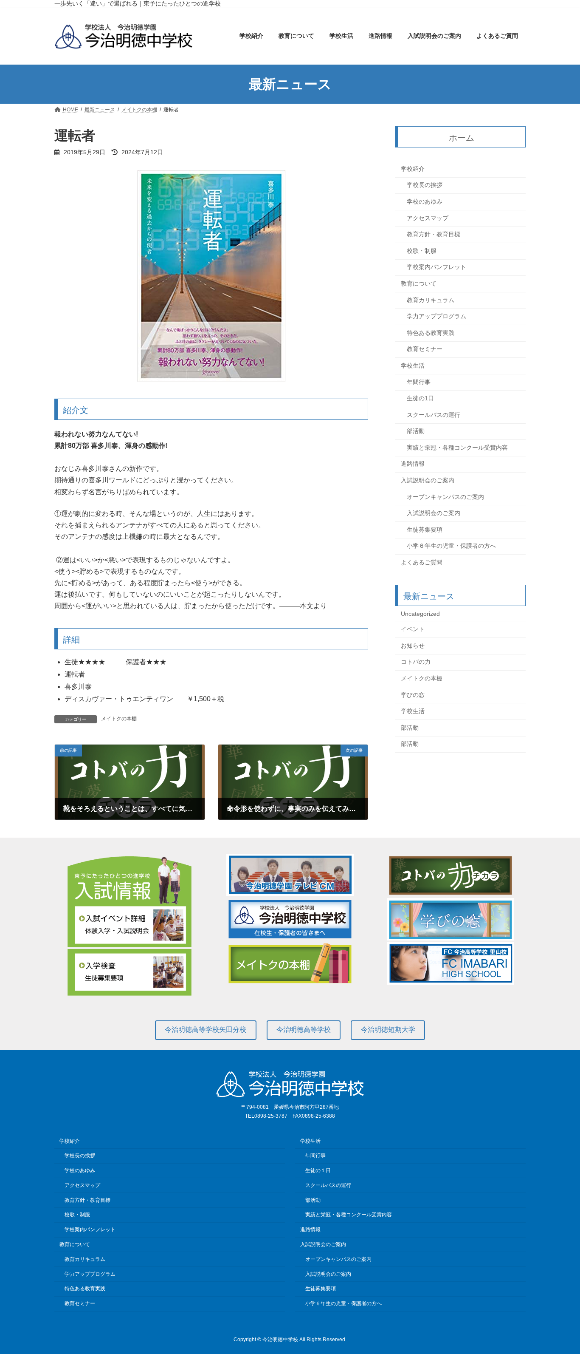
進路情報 (413, 464)
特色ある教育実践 (430, 332)
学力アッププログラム (436, 316)
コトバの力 (416, 662)
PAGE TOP (559, 1305)
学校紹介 (413, 168)
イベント (413, 629)
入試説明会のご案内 (427, 480)
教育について (418, 283)
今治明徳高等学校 (303, 1029)
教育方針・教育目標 (433, 234)
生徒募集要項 (424, 529)
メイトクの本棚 (119, 719)
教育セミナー (424, 349)
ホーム (462, 137)
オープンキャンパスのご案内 (445, 496)
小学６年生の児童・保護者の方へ (451, 546)
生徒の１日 (318, 1170)
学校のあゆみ (424, 201)
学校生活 (413, 365)
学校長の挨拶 (424, 185)
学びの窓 (413, 694)
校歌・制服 (421, 250)
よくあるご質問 (421, 562)
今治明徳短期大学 (388, 1029)
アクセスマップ (427, 218)
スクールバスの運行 (433, 414)
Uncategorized (420, 613)
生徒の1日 (420, 398)
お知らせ (413, 645)
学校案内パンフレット (436, 267)
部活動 (416, 431)
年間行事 (419, 382)
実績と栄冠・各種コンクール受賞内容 (457, 447)
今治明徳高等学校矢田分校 (205, 1029)
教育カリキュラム (430, 300)
